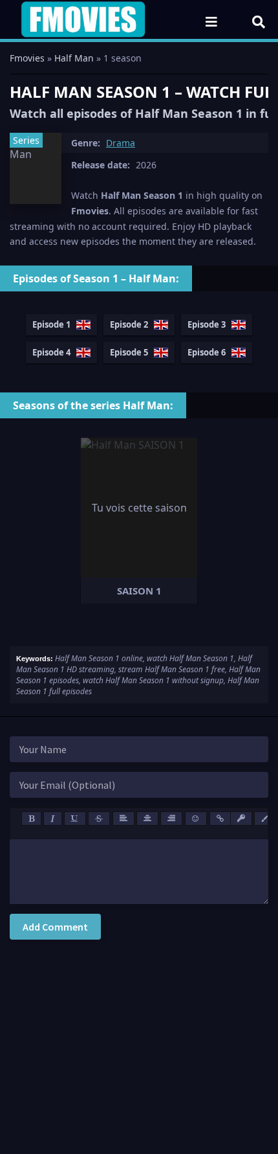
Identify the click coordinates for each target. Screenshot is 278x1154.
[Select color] (265, 818)
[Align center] (147, 818)
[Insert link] (220, 818)
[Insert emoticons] (196, 818)
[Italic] (52, 818)
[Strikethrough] (99, 818)
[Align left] (123, 818)
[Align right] (171, 818)
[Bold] (31, 818)
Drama (120, 143)
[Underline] (75, 818)
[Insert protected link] (241, 818)
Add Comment (55, 926)
